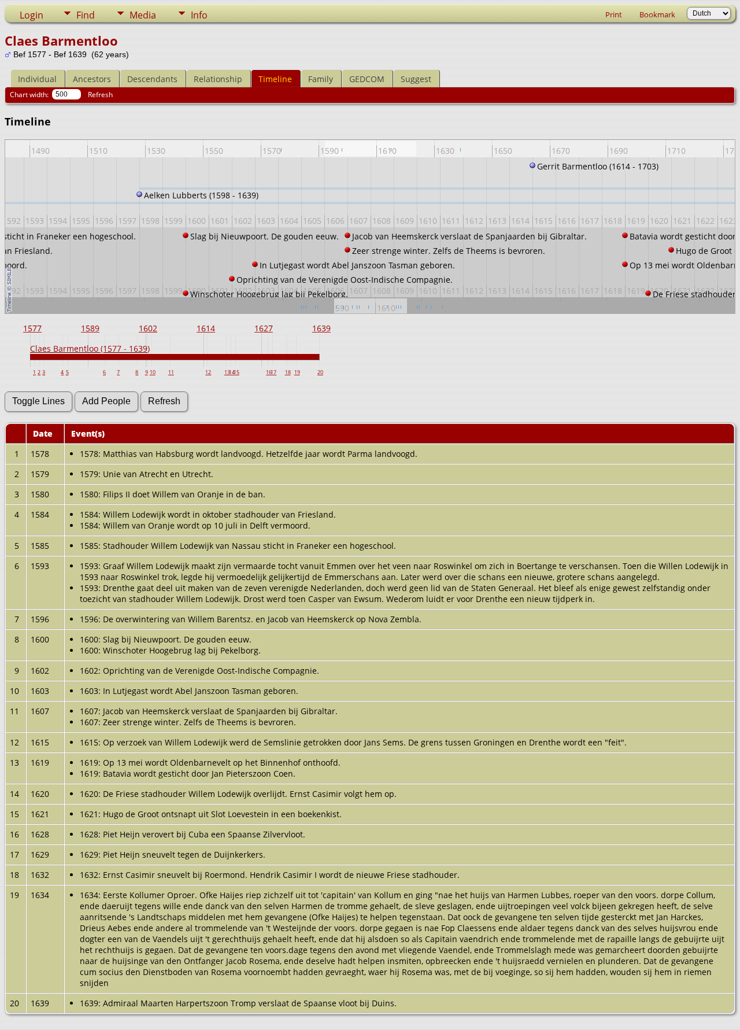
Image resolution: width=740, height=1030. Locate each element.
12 (208, 372)
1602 (148, 328)
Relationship (218, 78)
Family (320, 78)
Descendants (152, 78)
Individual (37, 78)
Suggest (416, 78)
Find (85, 15)
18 (288, 372)
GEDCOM (366, 78)
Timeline (275, 78)
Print (613, 14)
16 (269, 372)
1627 (263, 328)
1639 (321, 328)
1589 (90, 328)
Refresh (100, 94)
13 (227, 372)
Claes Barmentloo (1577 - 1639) (90, 348)
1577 (32, 328)
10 (153, 372)
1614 (206, 328)
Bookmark (657, 14)
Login (31, 15)
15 (236, 372)
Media (143, 15)
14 (232, 372)
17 (273, 372)
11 (171, 372)
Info (199, 15)
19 (297, 372)
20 (320, 372)
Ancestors (92, 78)
